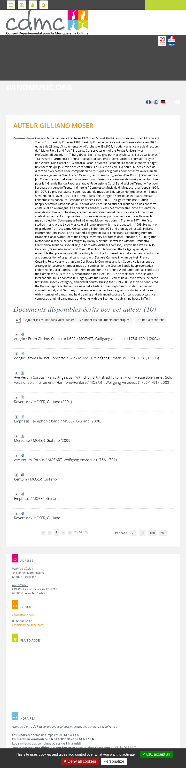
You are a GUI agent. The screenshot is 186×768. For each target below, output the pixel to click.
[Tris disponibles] (18, 320)
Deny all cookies (81, 761)
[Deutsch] (163, 102)
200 (162, 533)
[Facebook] (177, 102)
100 (152, 533)
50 (142, 533)
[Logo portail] (47, 22)
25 (133, 533)
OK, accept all (157, 754)
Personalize (114, 761)
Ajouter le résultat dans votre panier (49, 320)
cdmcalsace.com (23, 615)
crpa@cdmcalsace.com (27, 625)
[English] (155, 102)
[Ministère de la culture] (171, 41)
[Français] (148, 102)
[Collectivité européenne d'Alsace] (162, 41)
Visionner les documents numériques (105, 320)
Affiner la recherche (151, 320)
